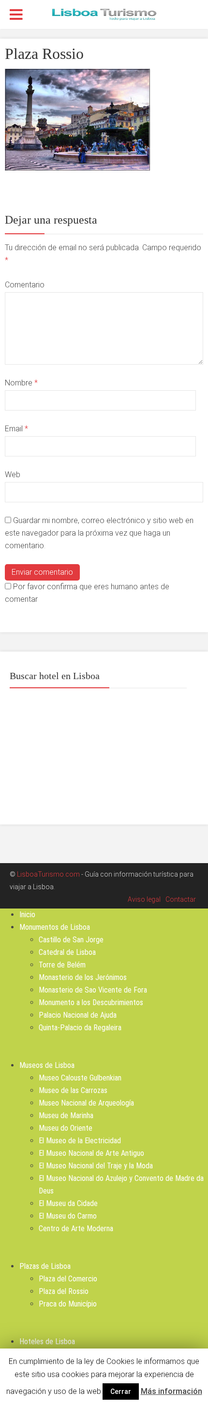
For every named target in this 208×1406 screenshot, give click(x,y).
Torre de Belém (62, 964)
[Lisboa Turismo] (104, 13)
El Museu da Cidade (68, 1203)
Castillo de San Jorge (71, 939)
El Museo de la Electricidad (80, 1140)
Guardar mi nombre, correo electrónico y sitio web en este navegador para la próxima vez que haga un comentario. (99, 533)
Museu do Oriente (65, 1128)
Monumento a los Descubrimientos (91, 1002)
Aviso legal (144, 899)
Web (12, 474)
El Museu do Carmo (68, 1216)
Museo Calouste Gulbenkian (80, 1077)
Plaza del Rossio (64, 1291)
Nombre (21, 382)
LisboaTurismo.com (48, 874)
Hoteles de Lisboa (47, 1341)
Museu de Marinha (66, 1115)
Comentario (25, 284)
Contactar (180, 899)
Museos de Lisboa (46, 1065)
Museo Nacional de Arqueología (86, 1103)
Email (16, 428)
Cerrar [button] (120, 1391)
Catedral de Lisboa (67, 952)
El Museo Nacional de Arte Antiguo (91, 1153)
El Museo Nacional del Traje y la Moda (96, 1165)
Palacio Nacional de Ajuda (78, 1015)
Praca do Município (68, 1303)
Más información (171, 1391)
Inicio (27, 914)
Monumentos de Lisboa (54, 927)
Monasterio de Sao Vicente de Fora (93, 989)
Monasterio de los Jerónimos (83, 977)
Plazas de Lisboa (45, 1266)
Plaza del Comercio (68, 1278)
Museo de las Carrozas (73, 1090)
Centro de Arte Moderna (76, 1228)
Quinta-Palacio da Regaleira (80, 1027)
